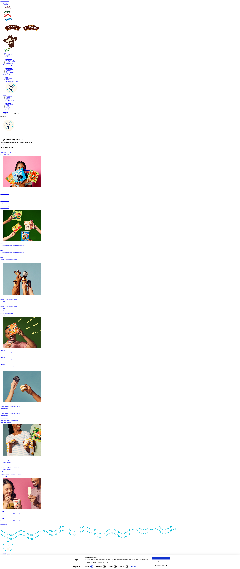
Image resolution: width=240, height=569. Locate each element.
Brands (4, 95)
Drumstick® (8, 98)
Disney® (7, 109)
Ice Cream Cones (9, 55)
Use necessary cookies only (161, 565)
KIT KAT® (8, 107)
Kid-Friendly (8, 70)
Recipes (4, 64)
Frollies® (7, 108)
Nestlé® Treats (8, 105)
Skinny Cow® (8, 101)
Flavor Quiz (8, 75)
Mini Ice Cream (9, 59)
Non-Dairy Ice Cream (10, 60)
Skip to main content (4, 1)
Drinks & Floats (9, 66)
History (7, 77)
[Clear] (18, 113)
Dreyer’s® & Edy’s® (10, 100)
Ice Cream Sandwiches (10, 56)
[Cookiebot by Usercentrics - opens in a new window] (76, 566)
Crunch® (7, 106)
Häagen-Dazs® (9, 96)
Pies (6, 71)
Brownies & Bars (9, 68)
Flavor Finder (5, 110)
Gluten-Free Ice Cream (10, 61)
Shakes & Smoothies (10, 72)
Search (16, 113)
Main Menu (3, 116)
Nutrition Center (9, 78)
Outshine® (8, 97)
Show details (133, 566)
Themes (7, 79)
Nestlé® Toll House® (10, 104)
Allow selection (161, 561)
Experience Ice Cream (7, 74)
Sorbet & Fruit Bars (9, 63)
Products (4, 53)
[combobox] (9, 113)
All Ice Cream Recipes (10, 65)
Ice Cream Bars (9, 54)
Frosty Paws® (8, 103)
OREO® (7, 99)
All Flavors (8, 62)
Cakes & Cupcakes (9, 69)
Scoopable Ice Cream (10, 57)
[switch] (104, 566)
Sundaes (7, 73)
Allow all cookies (161, 558)
